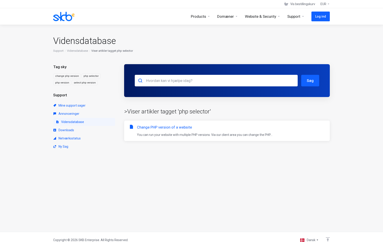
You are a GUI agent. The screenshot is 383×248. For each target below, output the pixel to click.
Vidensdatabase (77, 50)
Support (58, 50)
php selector (91, 76)
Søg (310, 80)
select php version (85, 82)
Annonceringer (68, 113)
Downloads (66, 130)
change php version (67, 76)
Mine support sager (72, 105)
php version (62, 82)
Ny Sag (63, 146)
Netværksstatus (69, 138)
